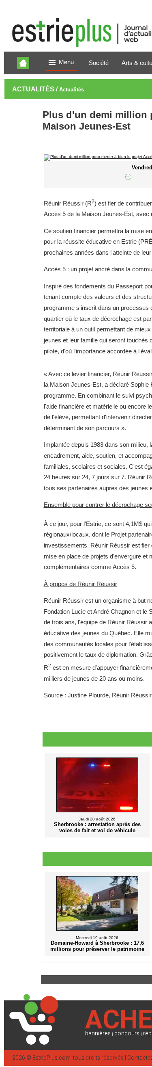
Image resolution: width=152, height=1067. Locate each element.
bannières (98, 1033)
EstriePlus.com (51, 1058)
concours (126, 1033)
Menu (66, 62)
